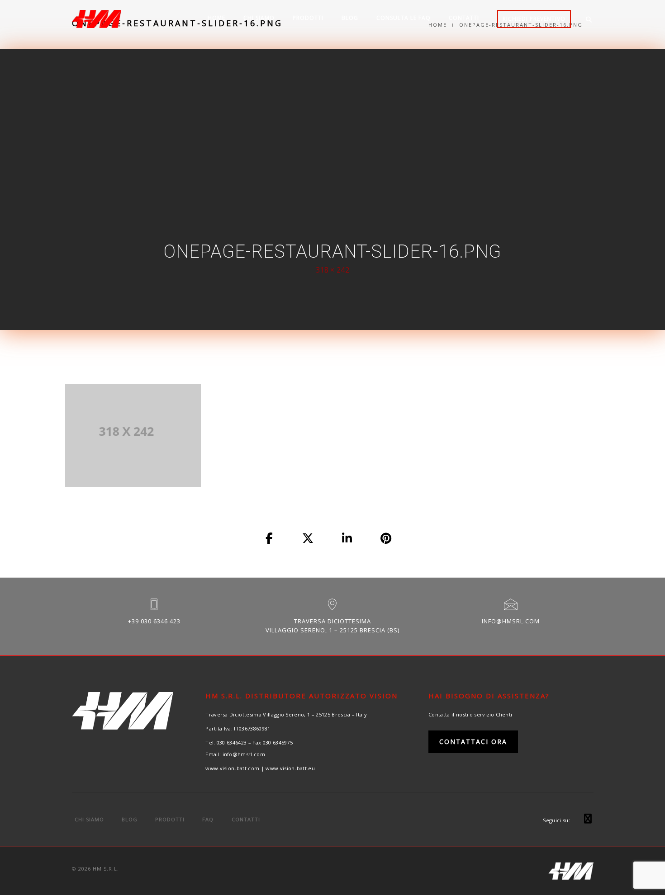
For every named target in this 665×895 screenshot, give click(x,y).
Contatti (464, 18)
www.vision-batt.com (232, 768)
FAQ (208, 819)
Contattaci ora (473, 741)
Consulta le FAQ (403, 18)
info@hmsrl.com (511, 621)
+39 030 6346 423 (154, 621)
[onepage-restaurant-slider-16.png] (270, 539)
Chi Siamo (259, 18)
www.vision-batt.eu (290, 768)
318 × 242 (332, 270)
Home (216, 18)
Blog (350, 18)
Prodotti (308, 18)
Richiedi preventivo (534, 19)
